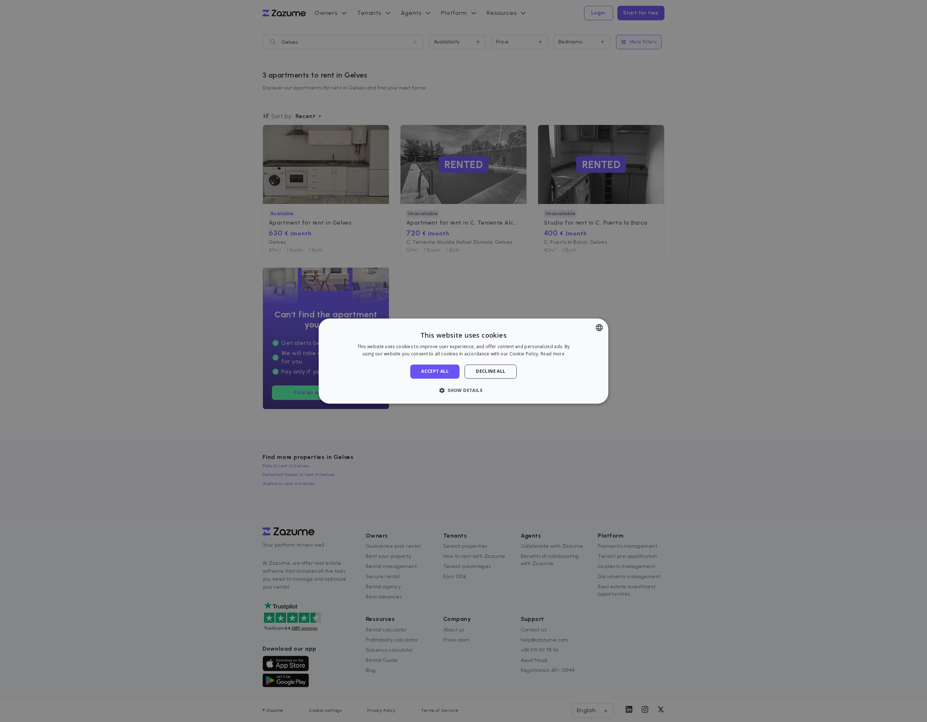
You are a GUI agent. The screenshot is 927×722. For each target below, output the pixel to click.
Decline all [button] (490, 371)
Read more (553, 354)
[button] (463, 390)
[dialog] (463, 361)
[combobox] (599, 327)
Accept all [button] (435, 371)
